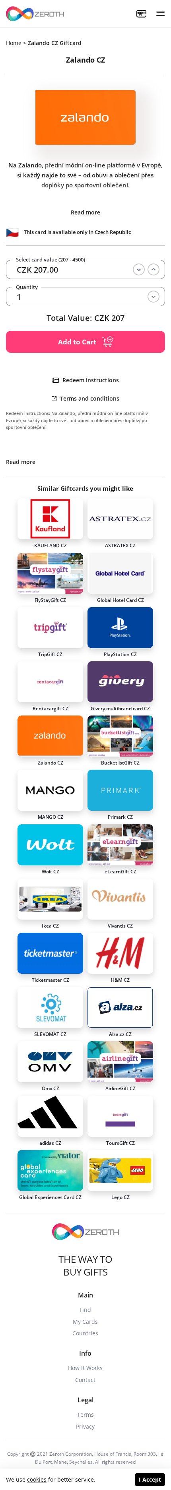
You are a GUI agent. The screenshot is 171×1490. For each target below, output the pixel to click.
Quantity (27, 287)
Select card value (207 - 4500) (50, 259)
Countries (85, 1333)
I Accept (150, 1479)
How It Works (85, 1368)
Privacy (85, 1426)
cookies (37, 1479)
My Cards (85, 1321)
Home (13, 43)
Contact (85, 1380)
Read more (85, 212)
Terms (85, 1414)
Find (85, 1309)
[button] (160, 14)
